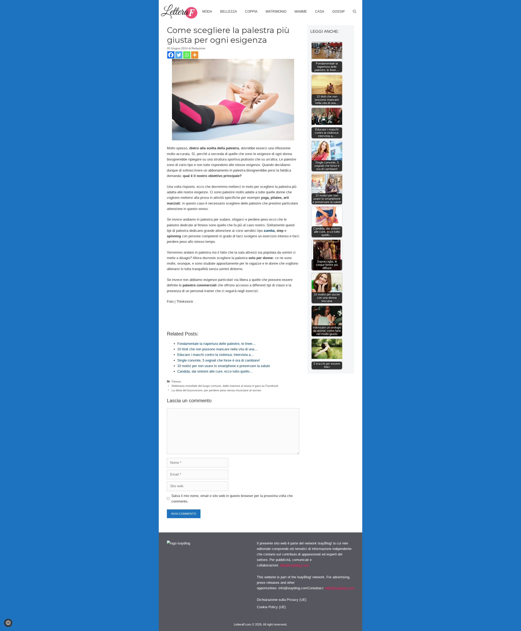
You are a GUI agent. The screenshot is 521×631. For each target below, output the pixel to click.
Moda (207, 11)
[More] (194, 54)
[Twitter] (178, 54)
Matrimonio (276, 11)
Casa (319, 11)
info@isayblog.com (294, 565)
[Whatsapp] (186, 54)
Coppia (251, 11)
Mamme (300, 11)
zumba (269, 231)
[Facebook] (170, 54)
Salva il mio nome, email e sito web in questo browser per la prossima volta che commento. (232, 498)
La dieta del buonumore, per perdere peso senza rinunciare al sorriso (216, 390)
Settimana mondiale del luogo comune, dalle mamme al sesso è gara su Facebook (225, 385)
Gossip (338, 11)
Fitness (176, 381)
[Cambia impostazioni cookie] (8, 623)
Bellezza (228, 11)
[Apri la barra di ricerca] (354, 12)
